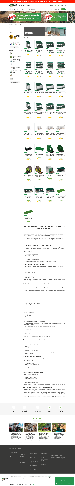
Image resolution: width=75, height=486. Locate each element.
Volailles (15, 24)
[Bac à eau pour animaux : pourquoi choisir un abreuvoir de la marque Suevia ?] (59, 427)
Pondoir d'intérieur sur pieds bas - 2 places (39, 113)
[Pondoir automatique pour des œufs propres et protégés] (39, 170)
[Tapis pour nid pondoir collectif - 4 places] (61, 191)
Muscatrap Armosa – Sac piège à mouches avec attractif (17, 56)
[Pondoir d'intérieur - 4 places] (61, 44)
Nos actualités (37, 418)
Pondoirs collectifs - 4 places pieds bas (39, 197)
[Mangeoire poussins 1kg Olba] (11, 75)
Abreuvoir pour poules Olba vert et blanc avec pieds (17, 60)
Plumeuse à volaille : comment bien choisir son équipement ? (29, 434)
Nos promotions (43, 463)
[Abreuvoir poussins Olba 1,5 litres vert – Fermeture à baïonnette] (11, 64)
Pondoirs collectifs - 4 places (61, 176)
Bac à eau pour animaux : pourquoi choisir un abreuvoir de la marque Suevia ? (59, 434)
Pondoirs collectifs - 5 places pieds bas (50, 197)
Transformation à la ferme (34, 461)
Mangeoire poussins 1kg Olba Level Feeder (17, 74)
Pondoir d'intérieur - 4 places (61, 51)
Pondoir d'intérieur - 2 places (39, 51)
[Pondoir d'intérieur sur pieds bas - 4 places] (61, 107)
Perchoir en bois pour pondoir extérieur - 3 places (50, 134)
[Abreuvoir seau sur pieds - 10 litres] (11, 43)
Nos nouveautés (43, 464)
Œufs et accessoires (13, 33)
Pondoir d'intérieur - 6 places (28, 72)
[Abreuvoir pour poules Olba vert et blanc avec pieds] (11, 60)
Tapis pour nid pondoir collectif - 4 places (61, 197)
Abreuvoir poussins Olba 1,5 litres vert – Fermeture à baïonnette (17, 64)
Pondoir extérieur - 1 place (28, 92)
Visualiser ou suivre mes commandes (23, 455)
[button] (15, 9)
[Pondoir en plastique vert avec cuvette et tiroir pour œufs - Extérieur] (61, 149)
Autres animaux (32, 457)
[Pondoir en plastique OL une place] (28, 170)
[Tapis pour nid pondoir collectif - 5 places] (28, 212)
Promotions (11, 41)
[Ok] (65, 453)
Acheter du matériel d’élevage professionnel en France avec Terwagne (45, 459)
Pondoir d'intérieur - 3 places (50, 51)
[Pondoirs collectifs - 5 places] (28, 191)
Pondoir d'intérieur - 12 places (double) (50, 72)
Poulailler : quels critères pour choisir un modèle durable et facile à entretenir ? (44, 434)
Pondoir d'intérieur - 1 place (28, 50)
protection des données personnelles (56, 456)
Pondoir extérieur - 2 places (39, 92)
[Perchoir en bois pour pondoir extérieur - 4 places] (61, 128)
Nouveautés (11, 50)
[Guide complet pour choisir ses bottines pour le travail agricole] (16, 427)
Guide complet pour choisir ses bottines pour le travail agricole (15, 434)
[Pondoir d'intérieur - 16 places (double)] (61, 65)
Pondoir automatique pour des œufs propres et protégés (39, 176)
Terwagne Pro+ (43, 457)
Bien (43, 435)
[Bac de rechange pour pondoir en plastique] (28, 149)
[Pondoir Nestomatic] (50, 170)
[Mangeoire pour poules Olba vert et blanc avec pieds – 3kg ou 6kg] (11, 71)
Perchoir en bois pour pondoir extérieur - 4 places (61, 134)
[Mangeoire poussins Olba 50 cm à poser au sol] (11, 67)
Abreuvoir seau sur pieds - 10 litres (17, 43)
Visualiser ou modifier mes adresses (24, 458)
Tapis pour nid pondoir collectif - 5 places (28, 218)
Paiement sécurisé (44, 453)
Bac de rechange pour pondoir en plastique (28, 155)
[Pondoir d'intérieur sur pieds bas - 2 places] (39, 107)
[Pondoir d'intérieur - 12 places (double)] (50, 65)
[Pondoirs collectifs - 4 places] (61, 170)
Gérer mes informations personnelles (23, 460)
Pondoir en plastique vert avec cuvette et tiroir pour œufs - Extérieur (60, 155)
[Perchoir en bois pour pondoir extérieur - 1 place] (28, 128)
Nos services (43, 461)
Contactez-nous (43, 465)
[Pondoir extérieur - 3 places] (50, 86)
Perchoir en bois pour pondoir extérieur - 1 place (28, 134)
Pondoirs (11, 32)
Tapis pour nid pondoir (39, 154)
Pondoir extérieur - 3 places (50, 92)
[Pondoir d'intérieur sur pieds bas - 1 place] (28, 107)
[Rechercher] (45, 9)
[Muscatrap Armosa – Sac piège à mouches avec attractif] (11, 56)
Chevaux (31, 454)
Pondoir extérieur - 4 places (61, 92)
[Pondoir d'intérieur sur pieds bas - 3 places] (50, 107)
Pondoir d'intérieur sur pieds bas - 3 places (50, 113)
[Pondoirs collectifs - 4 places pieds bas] (39, 191)
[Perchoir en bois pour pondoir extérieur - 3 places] (50, 128)
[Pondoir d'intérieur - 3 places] (50, 44)
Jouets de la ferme (33, 469)
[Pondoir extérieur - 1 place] (28, 86)
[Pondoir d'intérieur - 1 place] (28, 44)
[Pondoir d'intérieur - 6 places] (28, 65)
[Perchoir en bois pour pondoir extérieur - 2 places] (39, 128)
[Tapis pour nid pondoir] (39, 149)
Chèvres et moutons (33, 453)
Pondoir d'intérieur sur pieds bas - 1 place (28, 113)
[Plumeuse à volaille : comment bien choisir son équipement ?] (30, 427)
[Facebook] (10, 456)
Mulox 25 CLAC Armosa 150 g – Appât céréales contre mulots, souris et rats (17, 53)
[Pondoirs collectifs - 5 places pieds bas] (50, 191)
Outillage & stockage (33, 465)
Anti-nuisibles (32, 462)
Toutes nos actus (37, 420)
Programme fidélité (57, 5)
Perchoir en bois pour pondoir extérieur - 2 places (39, 134)
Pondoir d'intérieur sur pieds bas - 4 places (61, 113)
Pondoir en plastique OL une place (28, 176)
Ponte (18, 24)
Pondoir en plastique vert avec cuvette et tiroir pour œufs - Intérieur (50, 155)
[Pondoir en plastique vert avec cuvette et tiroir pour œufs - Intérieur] (50, 149)
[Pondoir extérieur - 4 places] (61, 86)
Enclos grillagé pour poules (17, 77)
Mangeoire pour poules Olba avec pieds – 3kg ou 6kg (17, 71)
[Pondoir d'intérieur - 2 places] (39, 44)
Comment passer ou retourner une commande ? (24, 452)
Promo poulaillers (33, 470)
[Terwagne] (13, 5)
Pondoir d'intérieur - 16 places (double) (61, 72)
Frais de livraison (43, 454)
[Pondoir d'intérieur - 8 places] (39, 65)
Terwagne (11, 24)
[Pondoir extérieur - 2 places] (39, 86)
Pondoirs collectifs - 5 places (28, 197)
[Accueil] (10, 9)
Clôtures (31, 458)
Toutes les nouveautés (14, 82)
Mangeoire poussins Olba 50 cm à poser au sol (17, 67)
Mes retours (22, 456)
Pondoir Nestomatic (50, 175)
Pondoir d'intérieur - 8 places (39, 72)
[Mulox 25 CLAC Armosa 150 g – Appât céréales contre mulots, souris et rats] (11, 53)
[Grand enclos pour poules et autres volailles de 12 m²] (11, 78)
